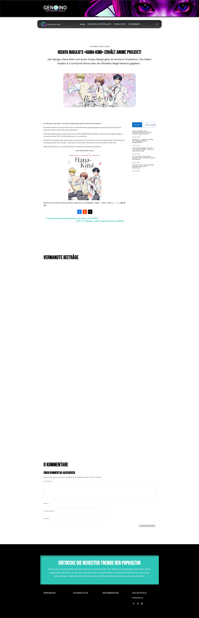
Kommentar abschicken (147, 526)
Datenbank (133, 24)
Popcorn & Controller (99, 24)
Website (46, 519)
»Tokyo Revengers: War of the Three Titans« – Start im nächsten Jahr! (143, 149)
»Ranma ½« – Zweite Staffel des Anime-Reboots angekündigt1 (142, 141)
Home (82, 24)
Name (46, 503)
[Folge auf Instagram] (142, 603)
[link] (79, 212)
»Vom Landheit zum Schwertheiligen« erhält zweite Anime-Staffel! (142, 132)
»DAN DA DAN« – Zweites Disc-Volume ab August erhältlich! (143, 166)
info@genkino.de (137, 597)
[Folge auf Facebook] (133, 603)
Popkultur (119, 24)
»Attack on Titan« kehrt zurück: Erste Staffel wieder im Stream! (143, 158)
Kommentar (48, 481)
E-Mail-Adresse (49, 511)
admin (95, 46)
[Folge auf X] (138, 603)
